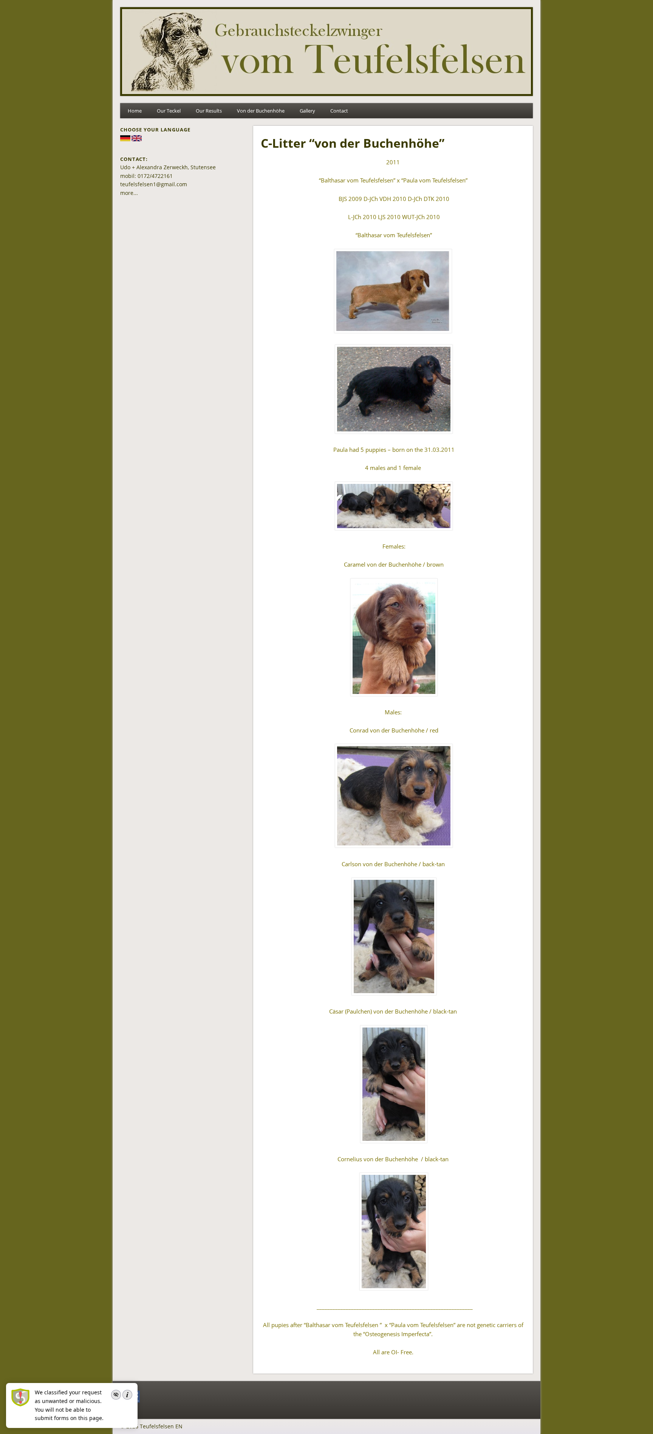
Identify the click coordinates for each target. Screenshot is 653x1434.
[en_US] (136, 139)
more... (129, 192)
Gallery (307, 110)
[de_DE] (125, 139)
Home (135, 110)
